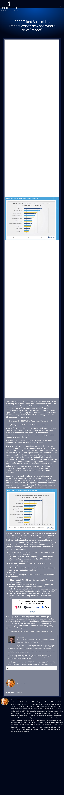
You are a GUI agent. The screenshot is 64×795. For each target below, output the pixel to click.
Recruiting (19, 692)
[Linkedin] (7, 668)
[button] (60, 6)
